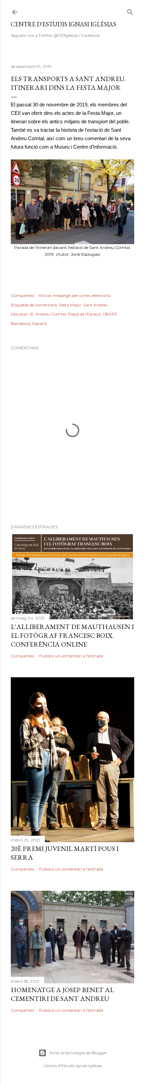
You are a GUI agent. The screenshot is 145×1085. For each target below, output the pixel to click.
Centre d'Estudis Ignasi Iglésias (63, 24)
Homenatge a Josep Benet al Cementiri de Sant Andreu (62, 994)
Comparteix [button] (22, 295)
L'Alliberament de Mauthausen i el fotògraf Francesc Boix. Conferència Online (72, 635)
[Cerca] (130, 10)
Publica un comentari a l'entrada (71, 655)
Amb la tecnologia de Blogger (78, 1052)
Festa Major (70, 304)
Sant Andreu (95, 304)
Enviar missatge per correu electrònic (75, 295)
